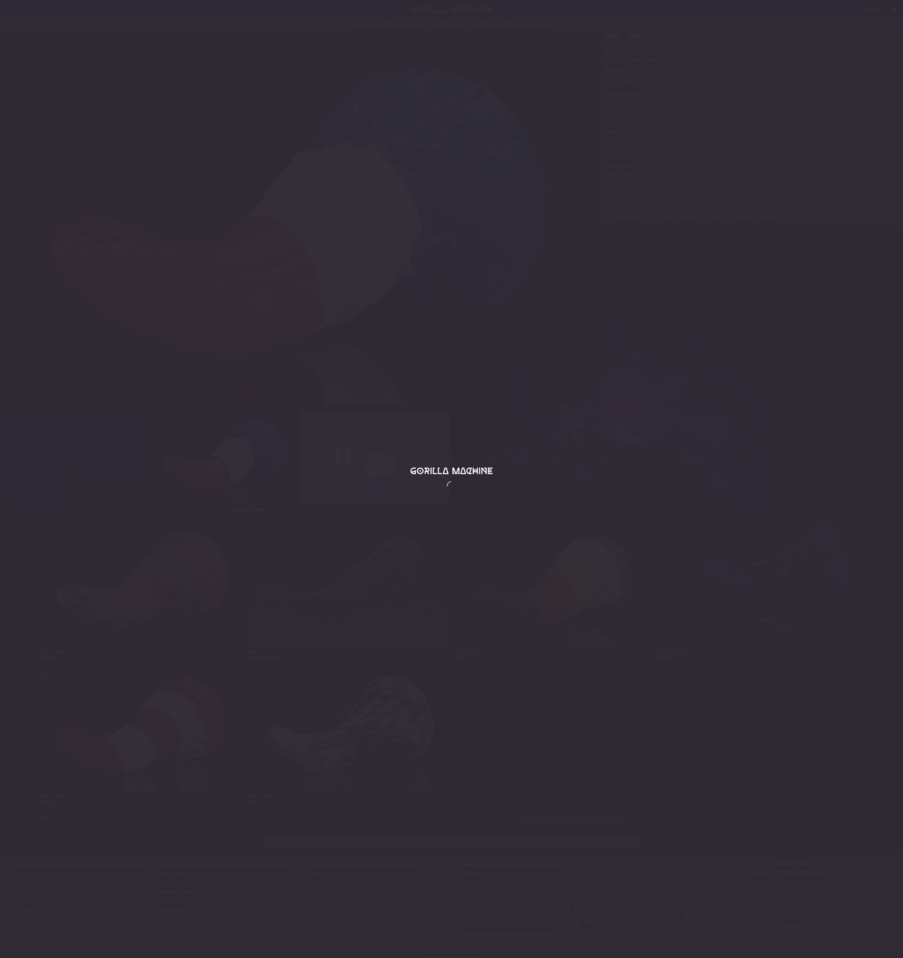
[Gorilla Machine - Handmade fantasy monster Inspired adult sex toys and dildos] (451, 470)
